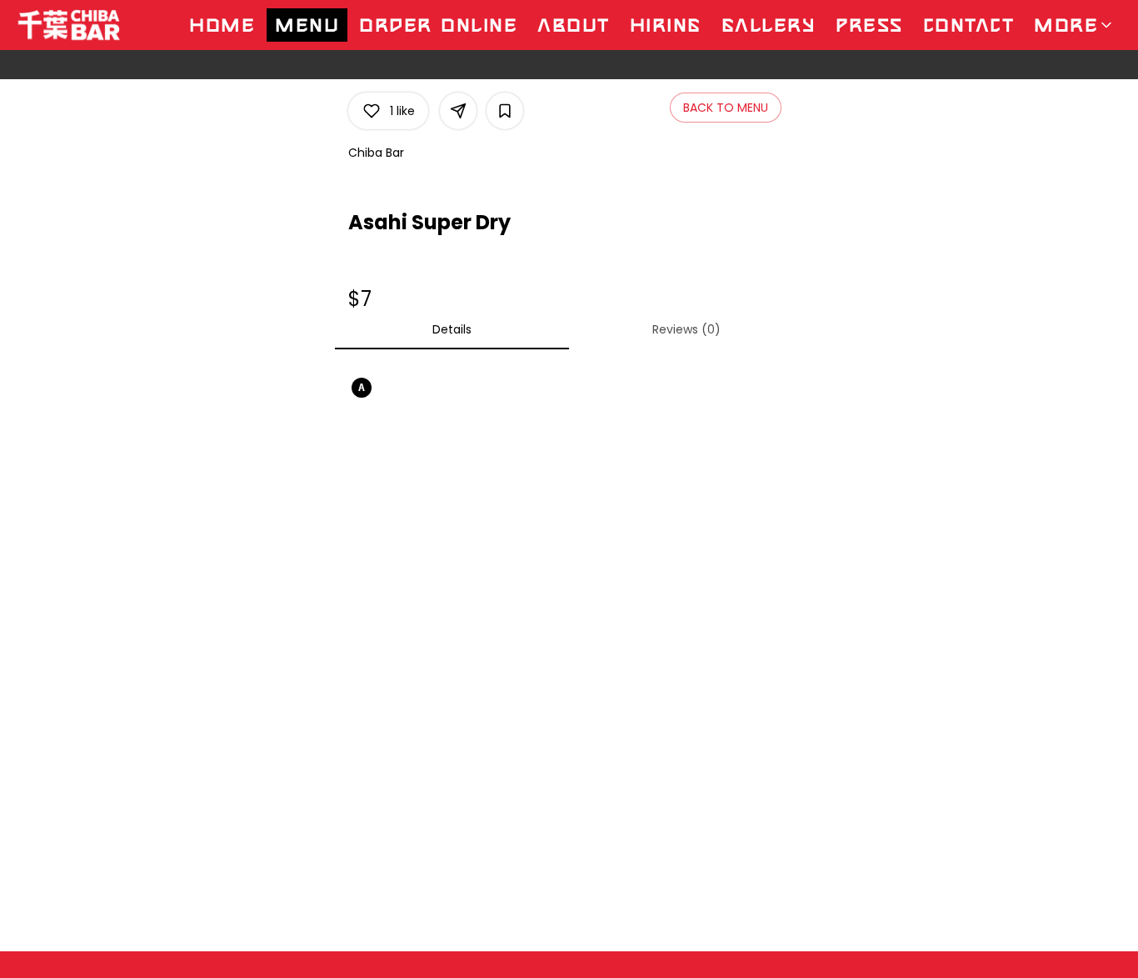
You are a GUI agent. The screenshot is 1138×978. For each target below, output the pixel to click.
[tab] (452, 329)
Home (222, 24)
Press (869, 24)
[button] (1074, 25)
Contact (969, 24)
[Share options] (458, 111)
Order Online (438, 24)
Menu (307, 24)
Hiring (665, 24)
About (573, 24)
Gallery (768, 24)
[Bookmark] (505, 111)
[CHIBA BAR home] (88, 25)
